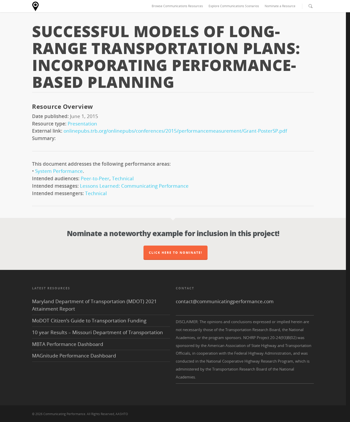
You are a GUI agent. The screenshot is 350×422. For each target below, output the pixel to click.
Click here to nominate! (175, 252)
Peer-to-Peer (95, 178)
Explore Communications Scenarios (234, 6)
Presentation (82, 123)
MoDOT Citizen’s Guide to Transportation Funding (89, 320)
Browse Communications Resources (177, 6)
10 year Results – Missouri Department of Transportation (97, 332)
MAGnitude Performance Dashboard (74, 355)
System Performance (59, 170)
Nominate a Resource (280, 6)
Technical (123, 178)
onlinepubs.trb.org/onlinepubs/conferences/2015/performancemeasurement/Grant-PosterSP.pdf (175, 130)
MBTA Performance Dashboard (67, 344)
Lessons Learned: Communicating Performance (134, 185)
